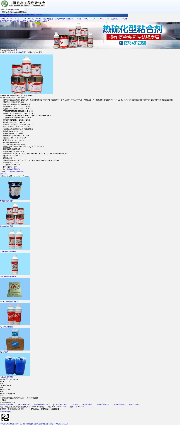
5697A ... (10, 19)
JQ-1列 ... (24, 19)
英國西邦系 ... (70, 19)
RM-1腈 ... (17, 19)
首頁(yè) (11, 52)
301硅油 (124, 19)
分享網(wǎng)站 (5, 411)
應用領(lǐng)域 (11, 21)
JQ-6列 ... (39, 19)
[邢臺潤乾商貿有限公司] (23, 7)
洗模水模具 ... (116, 19)
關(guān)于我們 (19, 14)
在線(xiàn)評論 (34, 21)
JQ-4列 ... (107, 19)
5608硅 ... (86, 19)
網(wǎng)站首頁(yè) (7, 14)
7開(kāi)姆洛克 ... (49, 19)
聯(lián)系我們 (44, 21)
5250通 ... (79, 19)
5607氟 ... (31, 19)
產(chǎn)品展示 (5, 17)
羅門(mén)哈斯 (60, 19)
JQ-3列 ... (100, 19)
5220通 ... (3, 19)
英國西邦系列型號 (13, 169)
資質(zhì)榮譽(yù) (22, 21)
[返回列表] (3, 174)
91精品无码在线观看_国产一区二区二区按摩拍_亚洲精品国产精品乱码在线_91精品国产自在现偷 (34, 424)
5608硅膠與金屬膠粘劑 (15, 171)
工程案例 (3, 21)
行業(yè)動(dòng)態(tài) (33, 14)
